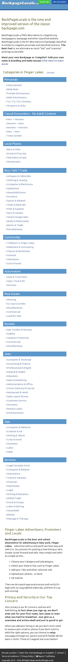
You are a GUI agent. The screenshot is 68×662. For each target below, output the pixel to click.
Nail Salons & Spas (17, 157)
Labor (10, 447)
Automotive (13, 473)
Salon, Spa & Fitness (17, 396)
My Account (59, 2)
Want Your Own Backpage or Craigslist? (36, 653)
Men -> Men (13, 131)
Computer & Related (18, 469)
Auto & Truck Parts (17, 277)
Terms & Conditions (10, 656)
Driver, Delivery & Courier (21, 388)
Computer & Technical (19, 359)
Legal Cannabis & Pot (18, 465)
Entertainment (15, 412)
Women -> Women (17, 127)
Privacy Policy (28, 656)
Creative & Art (14, 431)
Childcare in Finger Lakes (20, 243)
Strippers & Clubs (16, 105)
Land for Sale (14, 316)
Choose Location (9, 653)
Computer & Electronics (20, 184)
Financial (12, 481)
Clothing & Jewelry (17, 180)
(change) (51, 72)
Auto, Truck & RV (16, 281)
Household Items (16, 192)
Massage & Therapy (17, 518)
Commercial (13, 311)
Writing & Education (17, 494)
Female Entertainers (18, 93)
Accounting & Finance (18, 363)
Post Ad (44, 2)
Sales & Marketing (16, 380)
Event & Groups (15, 502)
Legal (10, 490)
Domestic (12, 404)
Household (13, 510)
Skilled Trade (14, 498)
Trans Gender (14, 135)
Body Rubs (12, 89)
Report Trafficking (46, 656)
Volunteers (13, 259)
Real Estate (13, 486)
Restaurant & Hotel (17, 392)
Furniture (12, 196)
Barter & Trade (15, 225)
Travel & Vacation (16, 477)
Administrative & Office (20, 384)
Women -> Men (15, 123)
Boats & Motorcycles (18, 221)
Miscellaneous (14, 229)
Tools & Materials (16, 204)
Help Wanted (14, 85)
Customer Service (16, 400)
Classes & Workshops (18, 251)
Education (12, 376)
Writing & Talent (16, 435)
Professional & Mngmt (19, 367)
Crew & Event (14, 439)
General (11, 255)
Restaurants (13, 161)
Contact (60, 653)
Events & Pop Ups (16, 153)
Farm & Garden (15, 213)
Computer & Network (18, 427)
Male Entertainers (17, 97)
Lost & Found (14, 263)
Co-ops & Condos (16, 303)
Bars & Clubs (13, 149)
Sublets (11, 333)
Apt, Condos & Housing (19, 329)
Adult (10, 451)
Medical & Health (16, 372)
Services (11, 285)
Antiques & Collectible (19, 176)
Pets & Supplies (15, 208)
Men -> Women (15, 119)
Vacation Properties (18, 337)
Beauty (11, 514)
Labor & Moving (15, 506)
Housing (11, 299)
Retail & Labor (14, 408)
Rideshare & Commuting (20, 247)
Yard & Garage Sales (17, 217)
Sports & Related (16, 200)
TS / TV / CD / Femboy (19, 101)
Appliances (13, 188)
